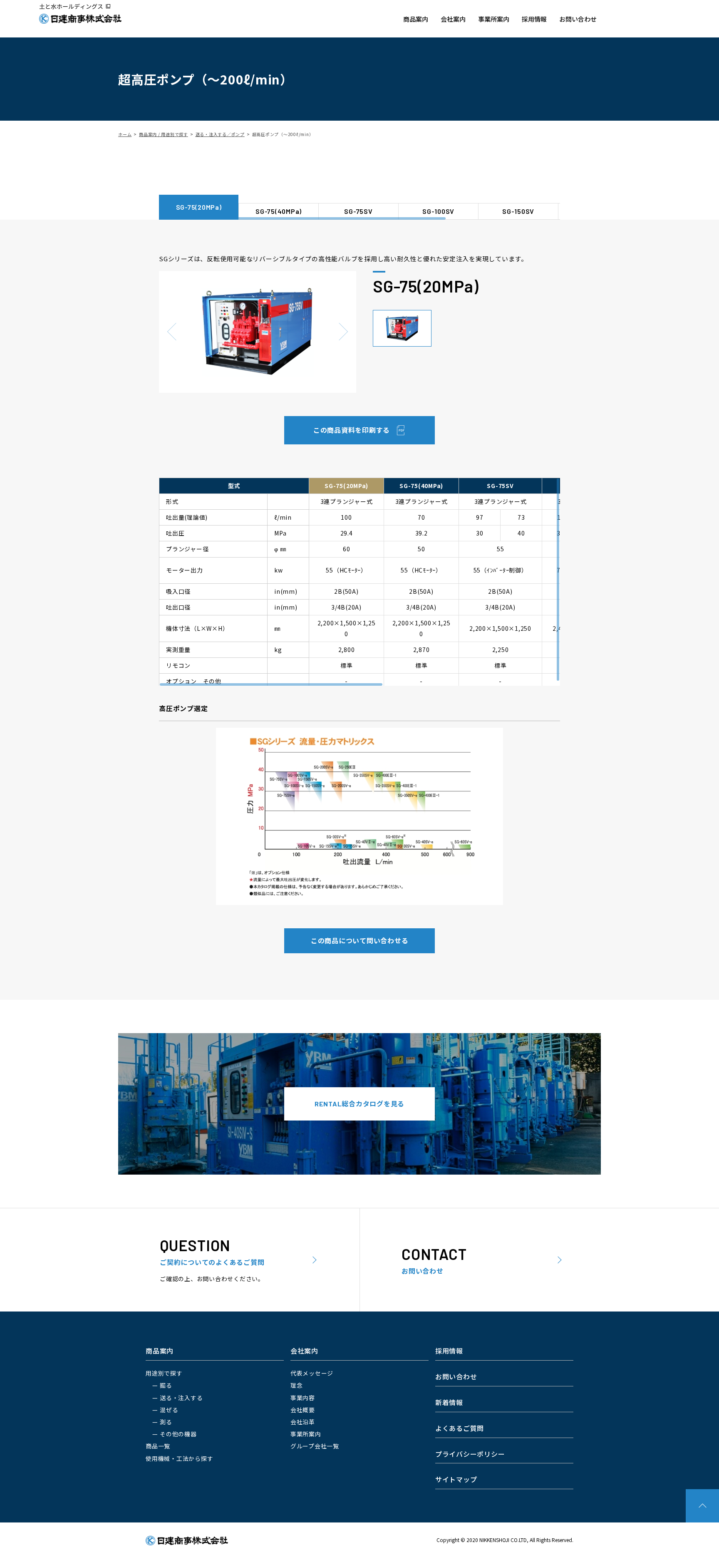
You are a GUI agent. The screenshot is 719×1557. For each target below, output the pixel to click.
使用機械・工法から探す (179, 1458)
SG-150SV (518, 211)
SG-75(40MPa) (278, 211)
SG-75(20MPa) (199, 207)
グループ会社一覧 (314, 1446)
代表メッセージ (311, 1373)
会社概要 (302, 1410)
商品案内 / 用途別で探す (163, 134)
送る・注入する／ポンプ (220, 134)
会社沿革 (302, 1422)
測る (166, 1422)
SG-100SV (438, 211)
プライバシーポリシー (470, 1454)
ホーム (124, 134)
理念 (296, 1385)
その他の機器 (178, 1434)
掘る (166, 1385)
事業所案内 (493, 19)
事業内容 (302, 1397)
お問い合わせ (578, 19)
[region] (359, 184)
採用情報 (534, 19)
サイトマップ (456, 1479)
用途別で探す (164, 1373)
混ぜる (169, 1410)
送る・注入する (181, 1397)
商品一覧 (158, 1446)
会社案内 (453, 19)
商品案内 (415, 19)
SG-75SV (358, 211)
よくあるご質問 (459, 1428)
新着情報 (449, 1402)
